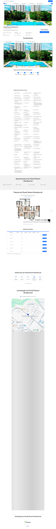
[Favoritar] (34, 26)
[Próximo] (51, 55)
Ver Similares (44, 238)
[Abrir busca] (52, 3)
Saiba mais (12, 1)
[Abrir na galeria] (51, 66)
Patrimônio (27, 526)
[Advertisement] (28, 82)
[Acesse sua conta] (50, 3)
